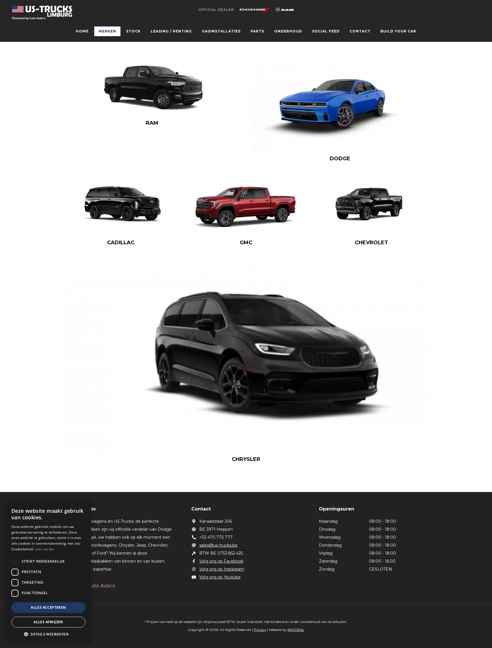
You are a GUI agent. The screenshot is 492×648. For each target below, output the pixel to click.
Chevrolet (371, 242)
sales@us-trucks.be (218, 545)
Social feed (326, 31)
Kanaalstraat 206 (215, 521)
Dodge (340, 158)
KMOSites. (296, 630)
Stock (133, 31)
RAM (152, 123)
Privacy (260, 630)
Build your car (398, 31)
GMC (246, 242)
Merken (107, 31)
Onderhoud (288, 31)
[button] (48, 634)
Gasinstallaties (221, 31)
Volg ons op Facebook (221, 561)
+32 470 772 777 (216, 537)
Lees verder (44, 549)
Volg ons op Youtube (220, 577)
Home (82, 31)
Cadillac (120, 242)
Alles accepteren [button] (48, 607)
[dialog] (48, 571)
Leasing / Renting (171, 31)
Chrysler (246, 459)
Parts (257, 31)
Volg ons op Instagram (221, 569)
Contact (360, 31)
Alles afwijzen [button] (48, 622)
